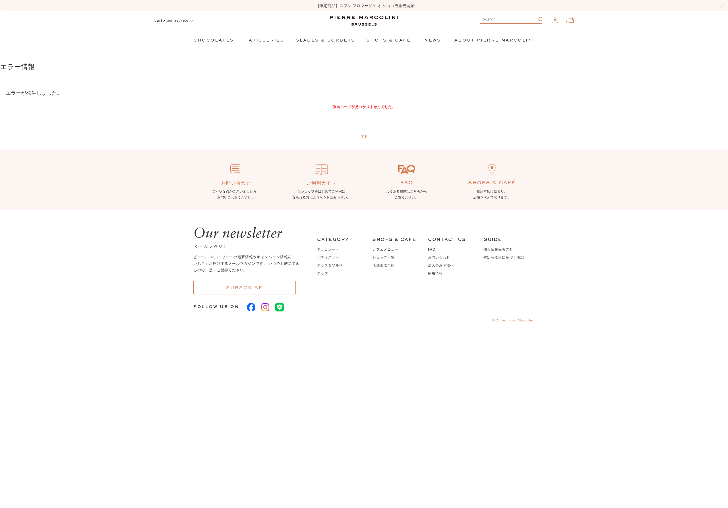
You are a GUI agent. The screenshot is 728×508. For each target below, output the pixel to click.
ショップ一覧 (384, 257)
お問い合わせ (439, 257)
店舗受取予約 (384, 265)
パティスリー (328, 257)
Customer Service (171, 20)
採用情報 (435, 273)
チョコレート (328, 249)
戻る (364, 137)
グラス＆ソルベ (330, 265)
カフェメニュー (385, 249)
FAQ (431, 249)
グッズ (322, 273)
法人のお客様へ (441, 265)
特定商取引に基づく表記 (503, 257)
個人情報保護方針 (498, 249)
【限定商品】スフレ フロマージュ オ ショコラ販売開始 (364, 5)
